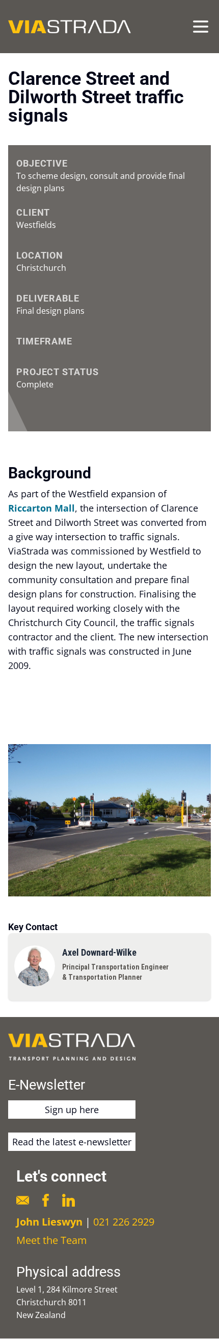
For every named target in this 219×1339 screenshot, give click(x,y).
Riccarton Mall (41, 508)
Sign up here (72, 1109)
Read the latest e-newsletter (71, 1142)
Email (22, 1200)
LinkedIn (68, 1200)
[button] (109, 820)
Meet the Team (51, 1240)
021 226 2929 (123, 1222)
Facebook (45, 1200)
